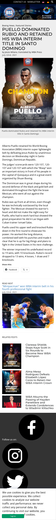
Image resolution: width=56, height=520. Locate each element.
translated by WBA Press (30, 52)
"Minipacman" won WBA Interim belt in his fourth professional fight (28, 287)
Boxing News (8, 25)
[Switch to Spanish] (48, 1)
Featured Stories (23, 25)
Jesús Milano (11, 52)
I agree (13, 516)
